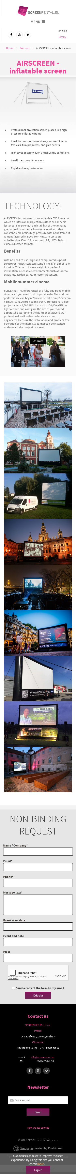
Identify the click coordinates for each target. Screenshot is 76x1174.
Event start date (14, 920)
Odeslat (38, 995)
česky (62, 37)
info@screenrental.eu (42, 1057)
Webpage (26, 1148)
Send (38, 1112)
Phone (7, 877)
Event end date (13, 936)
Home (9, 48)
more (40, 1164)
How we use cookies (38, 1127)
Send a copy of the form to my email (40, 988)
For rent (25, 48)
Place (7, 951)
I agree (38, 1170)
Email (7, 861)
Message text (12, 892)
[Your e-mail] (11, 1100)
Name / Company (14, 845)
